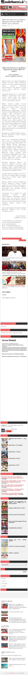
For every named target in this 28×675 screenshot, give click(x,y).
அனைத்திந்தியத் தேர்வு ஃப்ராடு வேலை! (15, 527)
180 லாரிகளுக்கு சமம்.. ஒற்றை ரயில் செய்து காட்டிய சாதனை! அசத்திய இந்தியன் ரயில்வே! (12, 493)
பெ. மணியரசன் (18, 238)
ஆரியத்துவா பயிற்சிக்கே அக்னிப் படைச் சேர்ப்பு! (17, 508)
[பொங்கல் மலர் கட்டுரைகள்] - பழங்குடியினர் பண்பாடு (11, 655)
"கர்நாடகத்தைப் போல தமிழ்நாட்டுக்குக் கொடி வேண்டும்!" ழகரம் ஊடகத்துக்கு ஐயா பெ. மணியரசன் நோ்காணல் (17, 502)
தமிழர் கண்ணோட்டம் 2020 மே (14, 465)
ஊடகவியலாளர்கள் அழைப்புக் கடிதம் (16, 611)
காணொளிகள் (4, 583)
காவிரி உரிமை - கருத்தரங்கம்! (14, 552)
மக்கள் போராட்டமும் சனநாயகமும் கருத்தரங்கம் (17, 546)
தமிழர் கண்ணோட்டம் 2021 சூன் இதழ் (15, 445)
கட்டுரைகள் (13, 238)
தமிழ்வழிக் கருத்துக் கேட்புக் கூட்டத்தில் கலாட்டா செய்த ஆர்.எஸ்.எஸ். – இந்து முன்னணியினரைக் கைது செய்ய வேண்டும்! (13, 273)
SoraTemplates (12, 673)
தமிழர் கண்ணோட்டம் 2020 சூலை (15, 451)
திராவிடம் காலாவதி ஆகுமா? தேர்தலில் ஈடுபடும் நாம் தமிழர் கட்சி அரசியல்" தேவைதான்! (13, 258)
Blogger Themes (20, 673)
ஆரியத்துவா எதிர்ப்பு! (6, 238)
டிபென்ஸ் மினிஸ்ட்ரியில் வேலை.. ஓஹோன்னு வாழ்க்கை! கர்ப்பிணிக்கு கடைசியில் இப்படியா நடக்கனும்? (12, 489)
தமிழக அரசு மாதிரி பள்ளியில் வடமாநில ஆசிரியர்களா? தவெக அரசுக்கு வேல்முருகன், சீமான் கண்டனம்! (12, 485)
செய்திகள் (4, 585)
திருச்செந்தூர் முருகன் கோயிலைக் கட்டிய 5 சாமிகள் (17, 665)
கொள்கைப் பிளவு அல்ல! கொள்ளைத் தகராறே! (17, 514)
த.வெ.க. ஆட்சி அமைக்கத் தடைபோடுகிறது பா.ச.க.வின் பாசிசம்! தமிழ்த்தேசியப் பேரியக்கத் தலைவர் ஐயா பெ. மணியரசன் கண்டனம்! (17, 631)
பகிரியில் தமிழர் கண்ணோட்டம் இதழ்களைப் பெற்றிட (11, 332)
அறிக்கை (3, 578)
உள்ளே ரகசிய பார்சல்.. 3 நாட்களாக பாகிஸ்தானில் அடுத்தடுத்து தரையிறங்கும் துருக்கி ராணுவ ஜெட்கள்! (12, 477)
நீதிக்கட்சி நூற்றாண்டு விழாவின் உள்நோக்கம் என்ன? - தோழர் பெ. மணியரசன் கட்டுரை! (17, 658)
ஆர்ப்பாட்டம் (4, 581)
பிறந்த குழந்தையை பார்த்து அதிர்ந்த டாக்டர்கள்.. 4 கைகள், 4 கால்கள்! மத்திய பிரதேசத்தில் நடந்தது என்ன (13, 481)
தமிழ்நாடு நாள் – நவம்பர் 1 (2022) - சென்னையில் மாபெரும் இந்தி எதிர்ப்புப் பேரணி (13, 287)
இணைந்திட (3, 326)
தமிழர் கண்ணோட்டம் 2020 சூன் (14, 458)
